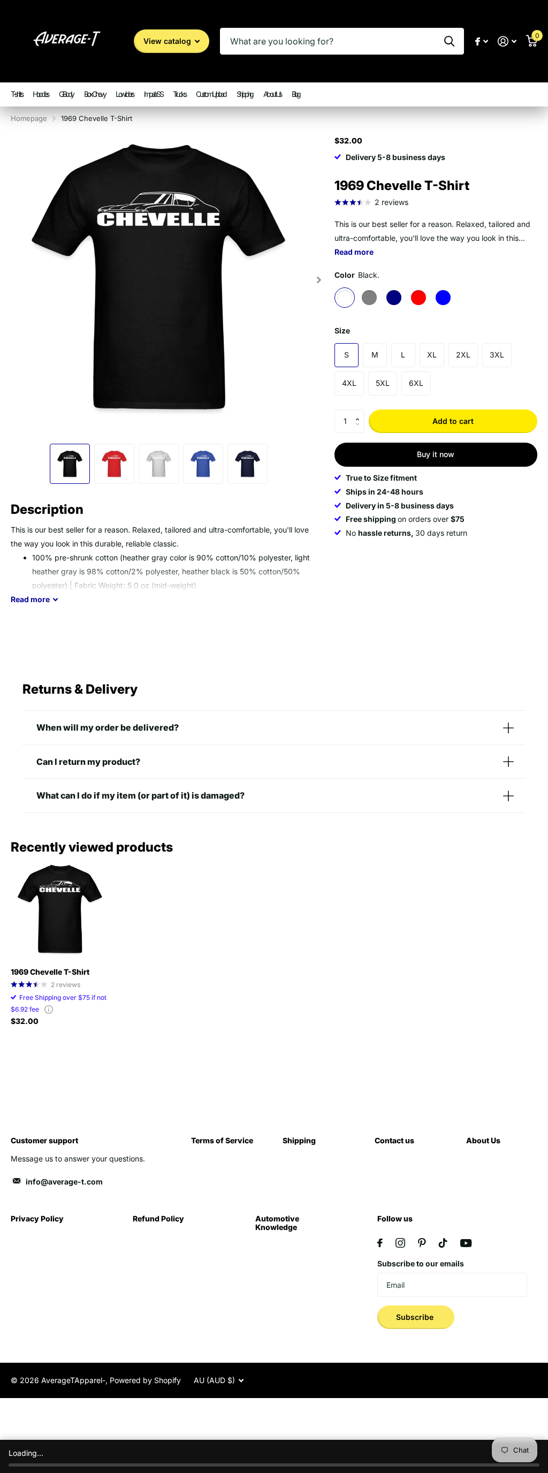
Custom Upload (211, 93)
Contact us (394, 1140)
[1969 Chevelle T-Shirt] (60, 910)
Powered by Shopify (145, 1380)
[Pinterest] (422, 1243)
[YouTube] (465, 1243)
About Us (272, 93)
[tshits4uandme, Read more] (482, 41)
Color (356, 274)
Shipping (245, 93)
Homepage (29, 118)
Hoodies (40, 93)
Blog (296, 93)
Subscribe (416, 1317)
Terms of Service (222, 1140)
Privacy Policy (37, 1218)
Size (342, 330)
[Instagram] (400, 1243)
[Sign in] (507, 41)
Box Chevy (94, 93)
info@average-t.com (64, 1181)
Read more (354, 251)
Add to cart (453, 421)
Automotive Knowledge (277, 1223)
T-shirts (16, 93)
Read (30, 599)
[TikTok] (443, 1243)
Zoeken (449, 41)
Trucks (179, 93)
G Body (66, 93)
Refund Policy (158, 1218)
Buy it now (435, 454)
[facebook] (380, 1243)
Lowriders (124, 93)
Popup (48, 1009)
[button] (360, 412)
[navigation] (70, 464)
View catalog (168, 40)
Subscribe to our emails (420, 1263)
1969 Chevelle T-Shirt (50, 971)
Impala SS (153, 93)
